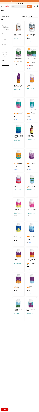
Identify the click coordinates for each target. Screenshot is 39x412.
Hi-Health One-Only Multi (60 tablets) (18, 286)
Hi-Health (29, 41)
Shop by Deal (2, 5)
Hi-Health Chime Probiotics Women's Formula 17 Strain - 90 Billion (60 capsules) (18, 111)
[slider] (1, 65)
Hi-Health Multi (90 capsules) (17, 260)
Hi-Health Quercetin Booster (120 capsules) (31, 186)
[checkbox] (6, 23)
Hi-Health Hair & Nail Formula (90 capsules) (18, 210)
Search (29, 6)
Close (38, 1)
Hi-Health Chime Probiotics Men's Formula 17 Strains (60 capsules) (31, 111)
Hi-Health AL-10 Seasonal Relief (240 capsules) (18, 59)
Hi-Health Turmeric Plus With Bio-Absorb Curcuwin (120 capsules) (31, 260)
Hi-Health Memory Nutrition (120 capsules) (18, 310)
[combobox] (19, 6)
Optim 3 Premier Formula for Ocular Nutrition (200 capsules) (18, 34)
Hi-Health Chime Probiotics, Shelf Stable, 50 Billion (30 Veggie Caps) (18, 136)
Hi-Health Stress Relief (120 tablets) (31, 161)
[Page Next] (32, 323)
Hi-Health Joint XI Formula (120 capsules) (18, 186)
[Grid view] (24, 16)
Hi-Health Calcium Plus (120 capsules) (30, 310)
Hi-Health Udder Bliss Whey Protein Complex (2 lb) (31, 34)
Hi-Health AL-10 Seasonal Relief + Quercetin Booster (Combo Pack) (31, 59)
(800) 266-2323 (20, 3)
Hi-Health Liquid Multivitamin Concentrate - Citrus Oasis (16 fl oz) (18, 85)
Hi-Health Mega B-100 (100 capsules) (31, 210)
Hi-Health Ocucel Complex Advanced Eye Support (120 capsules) (18, 235)
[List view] (26, 16)
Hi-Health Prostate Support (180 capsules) (32, 234)
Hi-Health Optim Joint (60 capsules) (31, 85)
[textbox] (3, 63)
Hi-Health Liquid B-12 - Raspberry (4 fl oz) (31, 136)
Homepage (3, 16)
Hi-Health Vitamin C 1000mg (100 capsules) (18, 161)
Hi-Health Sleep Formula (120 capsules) (31, 286)
